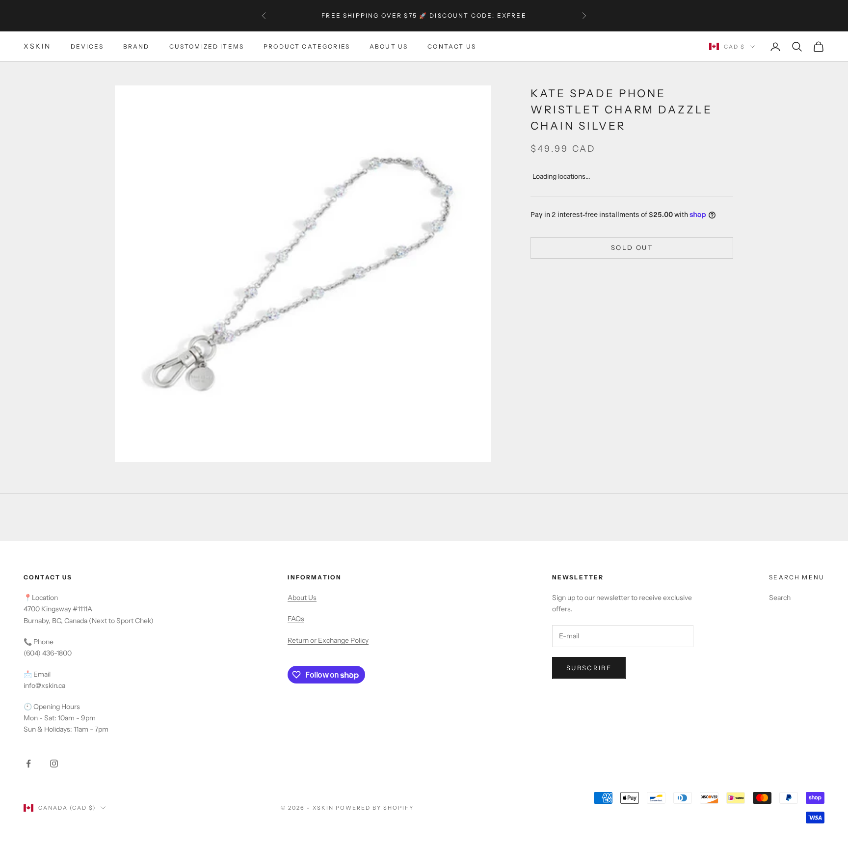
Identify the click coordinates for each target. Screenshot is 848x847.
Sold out (632, 247)
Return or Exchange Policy (328, 640)
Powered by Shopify (375, 807)
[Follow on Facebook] (28, 763)
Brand (136, 46)
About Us (389, 46)
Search (780, 597)
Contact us (451, 46)
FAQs (296, 618)
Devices (87, 46)
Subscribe (588, 668)
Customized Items (206, 46)
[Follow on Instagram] (54, 763)
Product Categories (307, 46)
